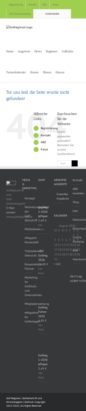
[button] (76, 72)
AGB (75, 250)
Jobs (75, 211)
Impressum (75, 259)
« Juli (57, 264)
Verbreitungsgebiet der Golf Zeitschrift (27, 213)
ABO (43, 142)
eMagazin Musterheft (27, 240)
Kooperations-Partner (27, 266)
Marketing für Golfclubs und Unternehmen (27, 286)
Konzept (27, 198)
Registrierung (49, 128)
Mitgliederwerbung (27, 304)
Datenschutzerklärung (75, 220)
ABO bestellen (75, 191)
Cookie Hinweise (75, 239)
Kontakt (46, 135)
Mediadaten (27, 229)
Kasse (44, 149)
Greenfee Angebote (59, 196)
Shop (75, 202)
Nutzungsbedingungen (75, 228)
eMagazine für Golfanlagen (27, 317)
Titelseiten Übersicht (27, 253)
